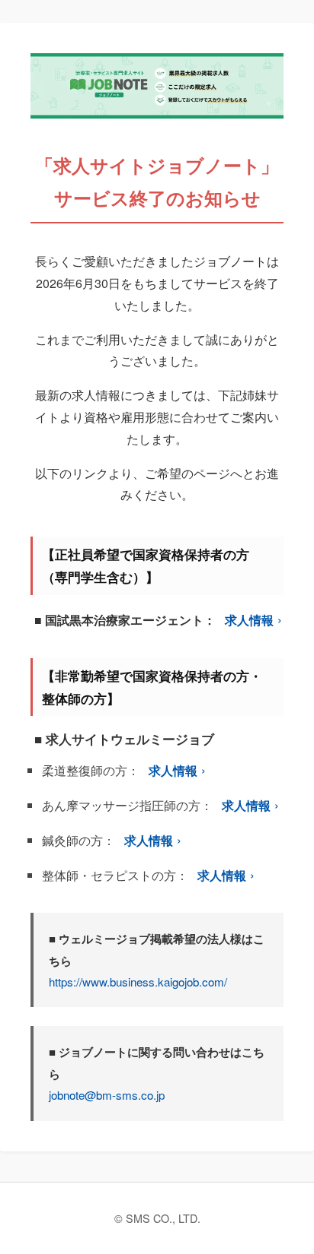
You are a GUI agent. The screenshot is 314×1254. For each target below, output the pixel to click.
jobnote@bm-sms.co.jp (107, 1095)
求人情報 (249, 620)
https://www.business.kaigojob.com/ (138, 982)
